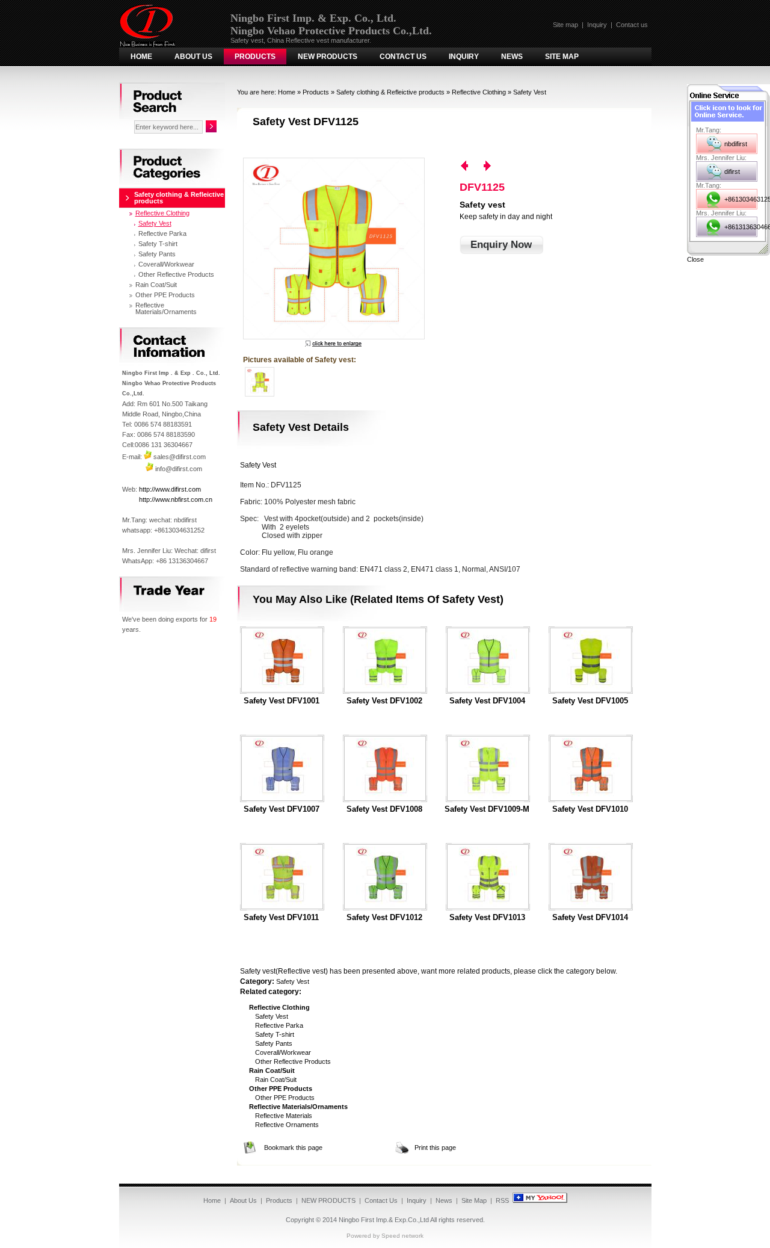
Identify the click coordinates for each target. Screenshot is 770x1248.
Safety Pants (273, 1043)
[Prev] (464, 166)
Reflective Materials (283, 1115)
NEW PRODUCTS (327, 56)
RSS (502, 1200)
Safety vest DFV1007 (281, 809)
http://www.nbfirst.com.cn (175, 499)
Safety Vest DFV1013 (487, 917)
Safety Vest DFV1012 (384, 917)
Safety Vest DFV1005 (590, 701)
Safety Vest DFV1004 (487, 701)
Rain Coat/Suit (276, 1079)
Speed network (402, 1235)
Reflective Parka (279, 1025)
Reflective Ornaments (287, 1124)
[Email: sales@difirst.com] (148, 456)
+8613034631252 (740, 199)
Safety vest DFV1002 (384, 701)
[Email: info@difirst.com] (149, 468)
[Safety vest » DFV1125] (333, 248)
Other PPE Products (285, 1097)
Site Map (562, 56)
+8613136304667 (740, 226)
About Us (193, 56)
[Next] (487, 166)
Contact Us (403, 56)
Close (695, 259)
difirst (732, 171)
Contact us (632, 24)
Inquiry (597, 24)
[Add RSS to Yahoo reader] (540, 1200)
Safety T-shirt (274, 1034)
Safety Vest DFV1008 (384, 809)
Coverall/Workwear (283, 1052)
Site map (565, 24)
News (512, 56)
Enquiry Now (501, 244)
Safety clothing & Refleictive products (390, 92)
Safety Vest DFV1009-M (487, 809)
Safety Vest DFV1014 (590, 917)
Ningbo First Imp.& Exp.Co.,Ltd (384, 1219)
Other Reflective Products (293, 1061)
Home (141, 56)
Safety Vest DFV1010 (590, 809)
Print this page (435, 1147)
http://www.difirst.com (170, 489)
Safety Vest (529, 92)
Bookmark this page (293, 1147)
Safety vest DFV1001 (281, 701)
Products (255, 56)
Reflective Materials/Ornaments (166, 308)
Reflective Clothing (479, 92)
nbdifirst (735, 143)
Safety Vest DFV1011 (281, 917)
